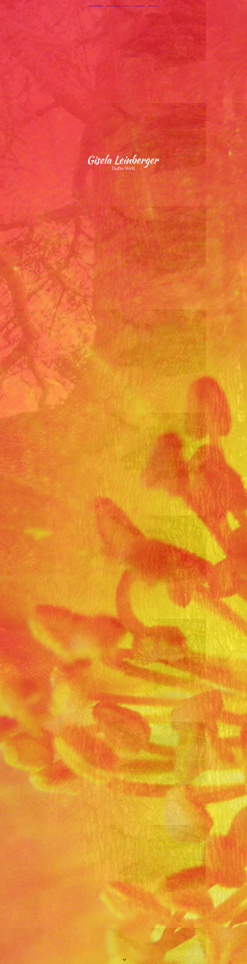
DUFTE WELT (113, 6)
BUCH (126, 6)
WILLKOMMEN (96, 6)
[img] (123, 482)
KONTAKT (153, 6)
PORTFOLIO (139, 6)
